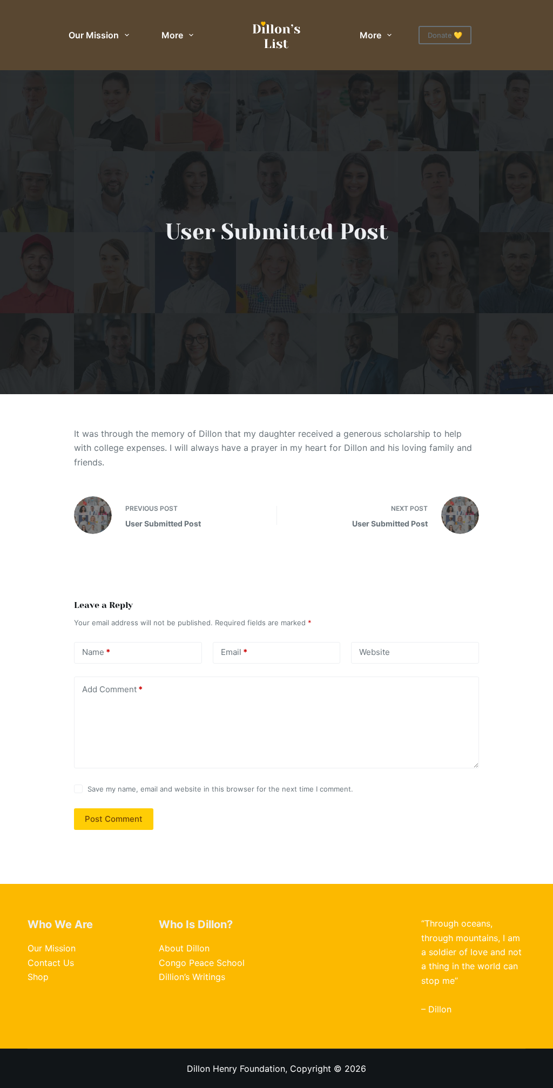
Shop (38, 976)
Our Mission (94, 35)
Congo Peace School (202, 962)
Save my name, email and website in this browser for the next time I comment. (220, 789)
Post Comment (114, 819)
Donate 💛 (445, 35)
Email (234, 652)
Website (374, 652)
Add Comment (112, 689)
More (172, 35)
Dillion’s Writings (192, 976)
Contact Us (51, 962)
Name (96, 652)
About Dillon (184, 948)
